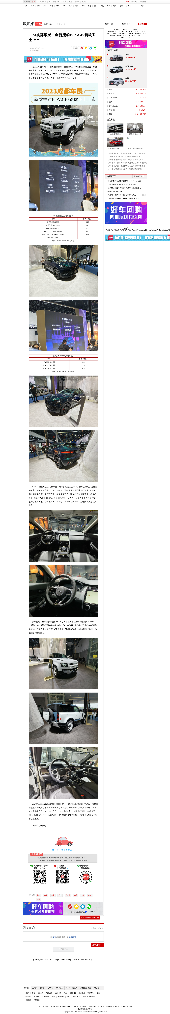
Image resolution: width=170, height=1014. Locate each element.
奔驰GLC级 (113, 106)
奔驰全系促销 (115, 134)
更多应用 (43, 2)
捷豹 (38, 895)
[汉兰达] (116, 58)
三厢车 (35, 988)
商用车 (84, 2)
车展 (64, 2)
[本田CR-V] (116, 70)
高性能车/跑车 (85, 988)
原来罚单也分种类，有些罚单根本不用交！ (124, 198)
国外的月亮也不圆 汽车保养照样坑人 (122, 195)
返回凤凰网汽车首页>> (90, 917)
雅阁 (27, 993)
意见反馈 (117, 1006)
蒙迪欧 (40, 993)
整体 (82, 895)
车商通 (77, 2)
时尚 (57, 6)
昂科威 (111, 94)
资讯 (32, 6)
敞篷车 (96, 988)
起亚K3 (58, 993)
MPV (68, 988)
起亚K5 (73, 993)
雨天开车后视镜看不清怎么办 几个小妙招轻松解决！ (124, 181)
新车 (52, 895)
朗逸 (111, 114)
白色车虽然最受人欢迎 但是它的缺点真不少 (124, 188)
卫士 (59, 895)
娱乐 (45, 6)
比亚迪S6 (76, 997)
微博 (54, 2)
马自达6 (82, 993)
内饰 (89, 895)
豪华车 (51, 988)
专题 (70, 2)
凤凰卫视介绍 (127, 1006)
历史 (102, 6)
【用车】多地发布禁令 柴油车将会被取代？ (123, 157)
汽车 (64, 6)
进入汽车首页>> (140, 176)
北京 (33, 2)
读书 (83, 6)
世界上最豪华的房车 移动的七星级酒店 (123, 185)
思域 (65, 993)
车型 (45, 895)
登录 (127, 2)
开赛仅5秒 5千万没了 (116, 191)
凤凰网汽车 (31, 24)
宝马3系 (49, 993)
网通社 (36, 51)
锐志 (98, 993)
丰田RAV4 (113, 98)
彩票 (121, 6)
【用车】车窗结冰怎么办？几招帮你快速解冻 (124, 169)
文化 (95, 6)
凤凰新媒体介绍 (43, 1006)
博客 (114, 6)
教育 (89, 6)
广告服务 (75, 1006)
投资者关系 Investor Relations (60, 1006)
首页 (26, 6)
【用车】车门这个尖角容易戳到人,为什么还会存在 (126, 153)
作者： (73, 912)
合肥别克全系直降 (115, 148)
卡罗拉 (36, 997)
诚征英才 (83, 1006)
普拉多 (28, 997)
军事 (108, 6)
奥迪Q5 (112, 110)
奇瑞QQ (28, 1000)
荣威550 (37, 1000)
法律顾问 (109, 1006)
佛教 (127, 6)
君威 (33, 993)
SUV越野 (59, 988)
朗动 (68, 997)
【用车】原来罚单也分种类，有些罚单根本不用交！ (127, 166)
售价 (38, 899)
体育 (51, 6)
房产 (70, 6)
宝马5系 (90, 993)
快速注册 (135, 2)
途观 (111, 90)
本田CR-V (129, 66)
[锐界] (116, 82)
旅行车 (75, 988)
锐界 (127, 78)
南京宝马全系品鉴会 (135, 148)
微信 (58, 2)
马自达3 (61, 997)
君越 (53, 997)
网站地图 (143, 2)
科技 (76, 6)
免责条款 (101, 1006)
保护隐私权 (92, 1006)
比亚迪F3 (45, 997)
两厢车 (43, 988)
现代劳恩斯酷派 (89, 997)
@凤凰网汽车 (80, 912)
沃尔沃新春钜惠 (135, 134)
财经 (38, 6)
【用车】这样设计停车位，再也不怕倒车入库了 (125, 160)
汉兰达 (128, 54)
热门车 (26, 988)
